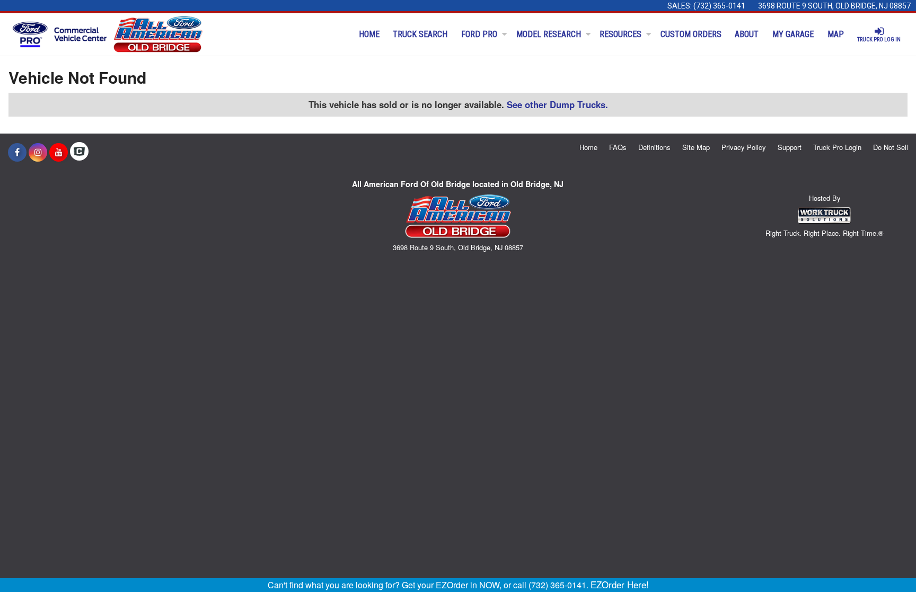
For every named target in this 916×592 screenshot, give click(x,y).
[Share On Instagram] (38, 152)
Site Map (696, 147)
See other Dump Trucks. (557, 104)
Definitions (654, 147)
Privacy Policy (743, 147)
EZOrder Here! (620, 584)
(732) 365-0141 (719, 6)
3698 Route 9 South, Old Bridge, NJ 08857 (834, 6)
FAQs (618, 147)
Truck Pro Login (837, 147)
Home (369, 34)
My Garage (793, 34)
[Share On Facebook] (17, 152)
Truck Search (420, 34)
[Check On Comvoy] (79, 152)
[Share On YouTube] (58, 152)
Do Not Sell (890, 147)
